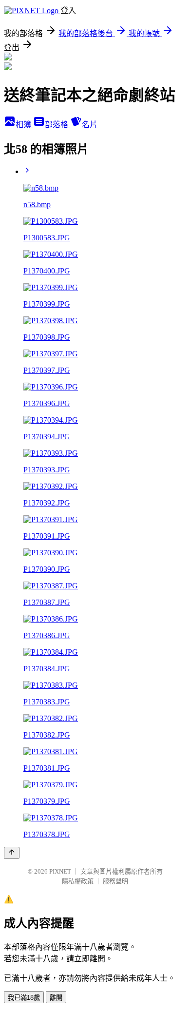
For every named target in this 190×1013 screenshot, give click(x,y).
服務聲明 (115, 881)
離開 (56, 997)
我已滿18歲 (24, 997)
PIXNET (60, 871)
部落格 (57, 124)
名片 (89, 124)
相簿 (24, 124)
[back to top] (11, 853)
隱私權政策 (78, 881)
